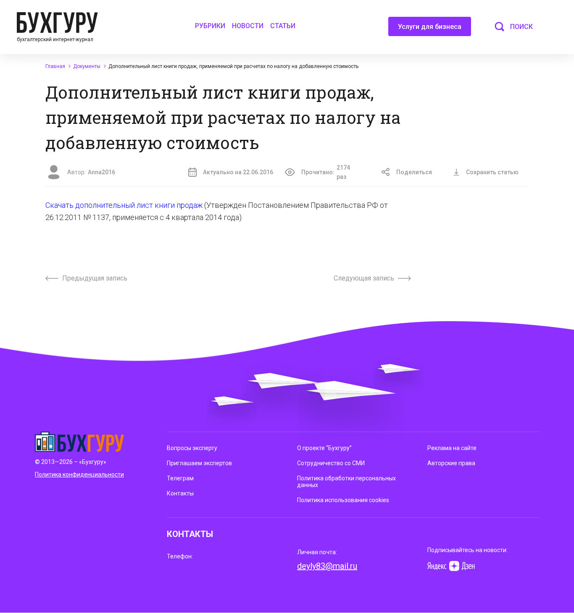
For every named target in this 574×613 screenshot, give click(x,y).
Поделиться (414, 172)
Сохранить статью (492, 172)
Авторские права (451, 463)
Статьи (282, 26)
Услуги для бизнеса (429, 27)
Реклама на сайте (452, 448)
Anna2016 (101, 172)
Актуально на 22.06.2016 (238, 172)
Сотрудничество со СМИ (331, 463)
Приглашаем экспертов (199, 463)
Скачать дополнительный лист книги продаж (124, 205)
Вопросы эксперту (192, 448)
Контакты (180, 493)
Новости (247, 26)
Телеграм (180, 478)
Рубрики (210, 26)
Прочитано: (325, 172)
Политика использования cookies (343, 500)
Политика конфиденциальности (79, 474)
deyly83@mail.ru (327, 566)
